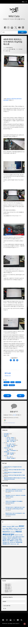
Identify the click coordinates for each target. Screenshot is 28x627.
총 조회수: (7, 590)
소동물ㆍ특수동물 (10, 453)
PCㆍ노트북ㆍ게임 (6, 50)
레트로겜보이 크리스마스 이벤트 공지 (13, 495)
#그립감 (7, 529)
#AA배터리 (4, 526)
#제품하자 (8, 539)
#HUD (13, 526)
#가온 (4, 528)
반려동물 (5, 451)
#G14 (13, 98)
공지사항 (5, 435)
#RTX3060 (5, 100)
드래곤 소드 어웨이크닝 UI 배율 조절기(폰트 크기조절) (14, 469)
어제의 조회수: (8, 587)
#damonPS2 (9, 526)
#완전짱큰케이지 (15, 538)
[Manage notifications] (24, 624)
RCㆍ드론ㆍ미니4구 (10, 438)
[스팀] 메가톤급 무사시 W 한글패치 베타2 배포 (13, 466)
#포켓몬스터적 (6, 544)
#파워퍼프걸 (19, 542)
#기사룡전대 (16, 529)
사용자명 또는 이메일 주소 (8, 597)
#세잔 (20, 98)
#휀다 (18, 544)
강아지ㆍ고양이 (10, 454)
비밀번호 (4, 601)
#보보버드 (4, 536)
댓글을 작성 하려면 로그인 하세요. (11, 417)
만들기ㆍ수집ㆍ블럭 (10, 441)
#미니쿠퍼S (20, 534)
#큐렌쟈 (20, 540)
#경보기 (11, 528)
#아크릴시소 (5, 538)
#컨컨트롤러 (16, 540)
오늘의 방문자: (8, 585)
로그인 (14, 414)
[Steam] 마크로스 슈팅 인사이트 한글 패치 (14, 513)
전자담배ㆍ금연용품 (10, 458)
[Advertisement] (14, 83)
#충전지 (12, 540)
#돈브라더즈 (6, 531)
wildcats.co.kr (8, 375)
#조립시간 (13, 539)
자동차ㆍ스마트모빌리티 (11, 450)
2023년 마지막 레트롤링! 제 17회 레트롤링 (14, 501)
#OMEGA (16, 526)
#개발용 (6, 528)
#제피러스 (9, 98)
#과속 (18, 528)
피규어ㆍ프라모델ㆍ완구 (11, 440)
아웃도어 (5, 447)
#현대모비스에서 (13, 544)
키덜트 (5, 436)
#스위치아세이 (9, 536)
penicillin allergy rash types (17, 508)
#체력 (8, 540)
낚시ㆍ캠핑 (9, 449)
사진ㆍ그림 (9, 456)
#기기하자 (11, 529)
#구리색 (4, 529)
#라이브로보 (12, 531)
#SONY (21, 526)
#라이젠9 (16, 98)
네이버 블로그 (6, 433)
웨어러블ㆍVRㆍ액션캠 (11, 445)
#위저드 (19, 538)
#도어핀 (20, 529)
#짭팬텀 (20, 539)
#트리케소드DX (13, 542)
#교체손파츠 (22, 528)
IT (4, 442)
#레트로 (19, 532)
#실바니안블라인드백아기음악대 (18, 536)
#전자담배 (4, 539)
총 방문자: (7, 591)
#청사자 (5, 540)
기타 (5, 455)
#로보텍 (16, 534)
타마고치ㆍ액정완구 (10, 437)
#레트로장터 (8, 534)
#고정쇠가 (15, 528)
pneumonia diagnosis (10, 502)
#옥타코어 (9, 538)
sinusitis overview (18, 490)
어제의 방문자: (8, 588)
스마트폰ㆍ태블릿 (10, 446)
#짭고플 (16, 539)
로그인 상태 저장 (7, 605)
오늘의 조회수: (8, 584)
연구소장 (20, 49)
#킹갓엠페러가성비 (6, 542)
